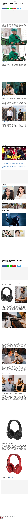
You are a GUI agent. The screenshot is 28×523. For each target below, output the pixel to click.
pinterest (14, 8)
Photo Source (5, 61)
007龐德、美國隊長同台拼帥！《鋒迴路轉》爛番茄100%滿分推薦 (12, 163)
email (19, 8)
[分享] (4, 8)
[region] (15, 16)
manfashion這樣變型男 (14, 1)
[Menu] (1, 1)
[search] (27, 1)
